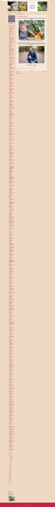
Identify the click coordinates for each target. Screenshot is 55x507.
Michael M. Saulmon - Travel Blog (11, 450)
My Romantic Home (11, 305)
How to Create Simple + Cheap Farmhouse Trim (11, 328)
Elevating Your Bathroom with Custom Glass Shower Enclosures (11, 58)
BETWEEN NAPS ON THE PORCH (11, 64)
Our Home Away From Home (11, 171)
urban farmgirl (11, 414)
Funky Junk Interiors (11, 42)
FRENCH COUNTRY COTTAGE (11, 181)
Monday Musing (11, 394)
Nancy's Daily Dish (11, 128)
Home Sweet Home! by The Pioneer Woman (11, 179)
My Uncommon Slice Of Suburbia (11, 88)
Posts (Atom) (21, 73)
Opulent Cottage (11, 271)
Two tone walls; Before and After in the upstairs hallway (11, 290)
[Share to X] (32, 68)
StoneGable (10, 257)
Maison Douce (11, 418)
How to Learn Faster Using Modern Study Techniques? (11, 102)
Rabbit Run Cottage (11, 373)
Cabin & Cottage (11, 393)
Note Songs (10, 162)
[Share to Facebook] (33, 68)
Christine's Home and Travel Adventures (11, 202)
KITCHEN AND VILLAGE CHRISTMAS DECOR (11, 262)
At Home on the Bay (11, 277)
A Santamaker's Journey (11, 445)
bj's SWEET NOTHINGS (10, 213)
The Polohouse (11, 274)
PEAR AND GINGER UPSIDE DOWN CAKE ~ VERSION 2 (11, 251)
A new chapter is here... (11, 385)
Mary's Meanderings (11, 152)
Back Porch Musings (11, 330)
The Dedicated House (11, 57)
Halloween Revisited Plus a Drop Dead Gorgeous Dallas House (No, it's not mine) (11, 344)
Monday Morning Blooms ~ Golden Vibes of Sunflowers (11, 94)
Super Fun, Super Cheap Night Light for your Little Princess (11, 389)
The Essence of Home (11, 292)
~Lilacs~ (10, 280)
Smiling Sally (10, 362)
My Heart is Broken (11, 446)
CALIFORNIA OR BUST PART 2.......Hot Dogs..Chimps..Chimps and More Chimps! (11, 366)
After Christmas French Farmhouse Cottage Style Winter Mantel (11, 218)
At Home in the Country (11, 437)
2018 (9, 469)
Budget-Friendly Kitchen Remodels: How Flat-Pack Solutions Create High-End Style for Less (11, 39)
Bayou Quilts (10, 130)
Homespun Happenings (10, 264)
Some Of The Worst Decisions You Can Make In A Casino (11, 211)
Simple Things (10, 357)
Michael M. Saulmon (11, 434)
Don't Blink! (10, 354)
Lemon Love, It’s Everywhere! (11, 65)
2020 (9, 454)
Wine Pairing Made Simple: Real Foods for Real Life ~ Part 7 (11, 75)
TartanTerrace (10, 342)
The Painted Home (11, 359)
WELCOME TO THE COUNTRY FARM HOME (11, 150)
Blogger (31, 505)
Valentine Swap (10, 397)
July (10, 462)
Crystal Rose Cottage (11, 426)
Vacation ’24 (10, 126)
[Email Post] (29, 68)
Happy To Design (11, 391)
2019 (9, 455)
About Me (10, 12)
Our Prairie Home (11, 387)
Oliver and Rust (11, 288)
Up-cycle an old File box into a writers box (11, 193)
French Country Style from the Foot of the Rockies (11, 222)
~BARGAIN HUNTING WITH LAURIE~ (11, 260)
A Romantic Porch (11, 369)
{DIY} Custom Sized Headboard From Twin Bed (11, 337)
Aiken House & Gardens (11, 111)
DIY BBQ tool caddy (11, 360)
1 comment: (27, 68)
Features (19, 12)
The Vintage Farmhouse (10, 379)
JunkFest (10, 120)
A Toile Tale (10, 312)
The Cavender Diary (11, 125)
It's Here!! (10, 424)
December (11, 456)
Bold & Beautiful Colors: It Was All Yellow (11, 156)
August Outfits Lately (11, 61)
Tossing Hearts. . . (11, 207)
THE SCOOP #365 (11, 258)
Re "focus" (10, 118)
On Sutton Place (11, 448)
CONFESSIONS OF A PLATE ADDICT (11, 114)
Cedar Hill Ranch (11, 122)
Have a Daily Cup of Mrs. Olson (11, 206)
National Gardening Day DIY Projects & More (11, 160)
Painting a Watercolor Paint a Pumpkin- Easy (11, 83)
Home (15, 12)
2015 (9, 472)
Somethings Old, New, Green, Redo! (11, 49)
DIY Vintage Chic (11, 74)
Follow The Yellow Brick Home (11, 37)
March (10, 466)
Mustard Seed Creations (10, 45)
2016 (9, 471)
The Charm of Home (11, 71)
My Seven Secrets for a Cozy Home (11, 115)
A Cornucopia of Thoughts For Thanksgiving (11, 371)
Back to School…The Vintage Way (11, 79)
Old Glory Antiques (11, 209)
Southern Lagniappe (11, 247)
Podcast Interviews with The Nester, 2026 (11, 86)
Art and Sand (10, 231)
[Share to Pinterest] (34, 68)
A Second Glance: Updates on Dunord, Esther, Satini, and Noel (11, 245)
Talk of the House (11, 67)
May (10, 464)
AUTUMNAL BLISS (22, 16)
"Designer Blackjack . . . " (11, 189)
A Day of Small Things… (11, 78)
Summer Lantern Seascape (11, 241)
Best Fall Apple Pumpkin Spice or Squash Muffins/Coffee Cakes (11, 51)
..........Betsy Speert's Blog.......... (11, 316)
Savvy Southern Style (11, 185)
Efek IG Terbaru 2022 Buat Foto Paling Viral (11, 153)
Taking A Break (10, 174)
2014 (9, 473)
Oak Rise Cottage (11, 431)
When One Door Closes (11, 299)
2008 (9, 480)
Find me (10, 275)
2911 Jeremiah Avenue (11, 423)
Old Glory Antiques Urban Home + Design (11, 404)
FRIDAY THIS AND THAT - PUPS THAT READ (11, 55)
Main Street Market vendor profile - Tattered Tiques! (11, 416)
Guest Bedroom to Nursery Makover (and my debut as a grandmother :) (11, 442)
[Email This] (31, 68)
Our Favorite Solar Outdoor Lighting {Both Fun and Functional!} (11, 28)
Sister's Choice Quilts (11, 139)
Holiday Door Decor (11, 232)
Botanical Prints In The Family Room (11, 105)
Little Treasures (10, 382)
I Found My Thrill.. (11, 214)
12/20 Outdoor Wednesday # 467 (11, 303)
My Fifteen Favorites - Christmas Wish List (11, 269)
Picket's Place (10, 399)
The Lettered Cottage (11, 107)
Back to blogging (11, 146)
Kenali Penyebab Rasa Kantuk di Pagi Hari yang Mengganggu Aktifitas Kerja (11, 324)
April (10, 465)
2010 (9, 478)
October (10, 137)
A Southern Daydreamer (10, 301)
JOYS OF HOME (11, 401)
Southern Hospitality (11, 33)
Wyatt (19, 69)
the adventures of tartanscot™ (11, 188)
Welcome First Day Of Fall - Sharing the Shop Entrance (11, 310)
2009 (9, 479)
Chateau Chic (10, 282)
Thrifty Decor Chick (11, 27)
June (10, 463)
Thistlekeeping (10, 31)
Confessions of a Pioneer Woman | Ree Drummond (11, 177)
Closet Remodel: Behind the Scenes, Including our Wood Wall (11, 412)
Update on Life (10, 340)
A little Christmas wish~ (11, 225)
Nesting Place (10, 85)
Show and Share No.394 (11, 286)
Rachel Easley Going (11, 133)
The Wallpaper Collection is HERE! (11, 123)
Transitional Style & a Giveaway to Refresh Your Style (11, 255)
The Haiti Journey (11, 243)
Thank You (10, 376)
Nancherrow (10, 100)
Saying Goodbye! (11, 320)
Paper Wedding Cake (11, 429)
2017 (9, 470)
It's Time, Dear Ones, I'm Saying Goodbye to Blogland (11, 164)
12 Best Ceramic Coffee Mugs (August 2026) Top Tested (11, 69)
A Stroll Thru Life (11, 142)
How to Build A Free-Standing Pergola (11, 90)
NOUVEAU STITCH (11, 322)
